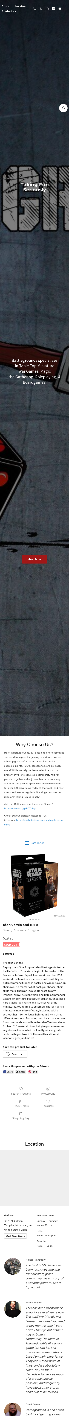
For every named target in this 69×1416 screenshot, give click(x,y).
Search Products (21, 1093)
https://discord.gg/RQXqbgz (20, 808)
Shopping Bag (20, 1118)
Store (6, 930)
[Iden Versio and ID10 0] (34, 885)
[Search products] (63, 108)
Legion (34, 930)
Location (20, 6)
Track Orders (21, 1106)
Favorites (48, 1106)
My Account (48, 1093)
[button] (15, 1054)
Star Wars (20, 930)
